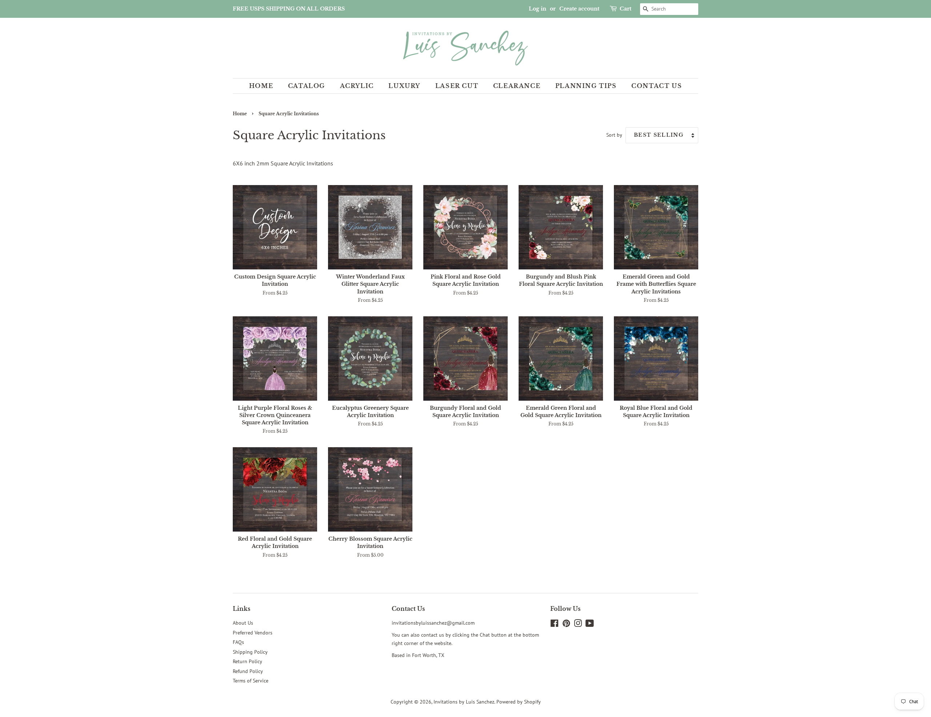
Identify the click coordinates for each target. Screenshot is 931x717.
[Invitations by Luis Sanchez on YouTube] (590, 624)
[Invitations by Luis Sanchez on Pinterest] (566, 624)
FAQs (238, 642)
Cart (625, 8)
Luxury (404, 85)
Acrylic (357, 85)
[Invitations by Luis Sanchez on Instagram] (578, 624)
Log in (537, 8)
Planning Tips (586, 85)
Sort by (614, 134)
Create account (579, 8)
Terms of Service (250, 680)
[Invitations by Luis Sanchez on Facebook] (554, 624)
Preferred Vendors (252, 632)
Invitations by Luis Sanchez (463, 701)
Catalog (306, 85)
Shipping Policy (250, 652)
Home (261, 85)
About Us (243, 623)
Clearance (516, 85)
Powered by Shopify (518, 701)
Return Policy (247, 661)
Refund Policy (248, 671)
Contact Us (656, 85)
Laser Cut (456, 85)
